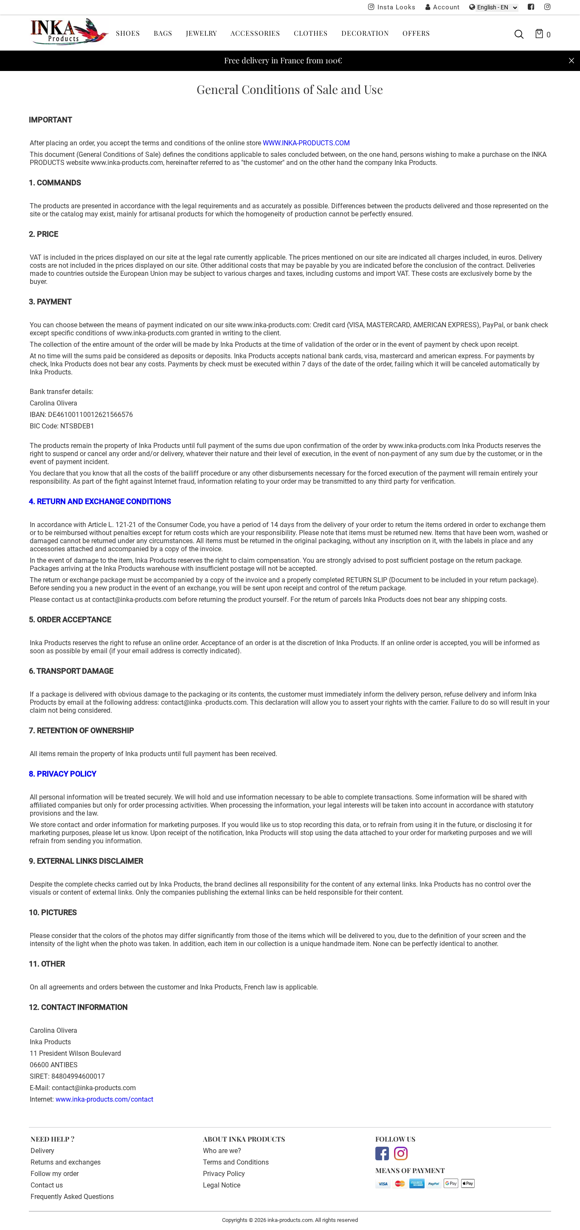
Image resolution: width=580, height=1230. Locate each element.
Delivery (42, 1151)
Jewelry (201, 32)
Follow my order (55, 1174)
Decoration (365, 32)
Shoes (128, 32)
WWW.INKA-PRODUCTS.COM (306, 143)
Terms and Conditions (236, 1162)
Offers (416, 32)
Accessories (255, 32)
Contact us (47, 1185)
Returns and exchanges (66, 1162)
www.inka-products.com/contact (104, 1099)
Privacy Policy (224, 1174)
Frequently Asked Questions (72, 1197)
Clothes (311, 32)
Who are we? (222, 1151)
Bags (163, 32)
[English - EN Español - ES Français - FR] (497, 7)
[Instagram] (547, 7)
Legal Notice (221, 1185)
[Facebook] (531, 7)
